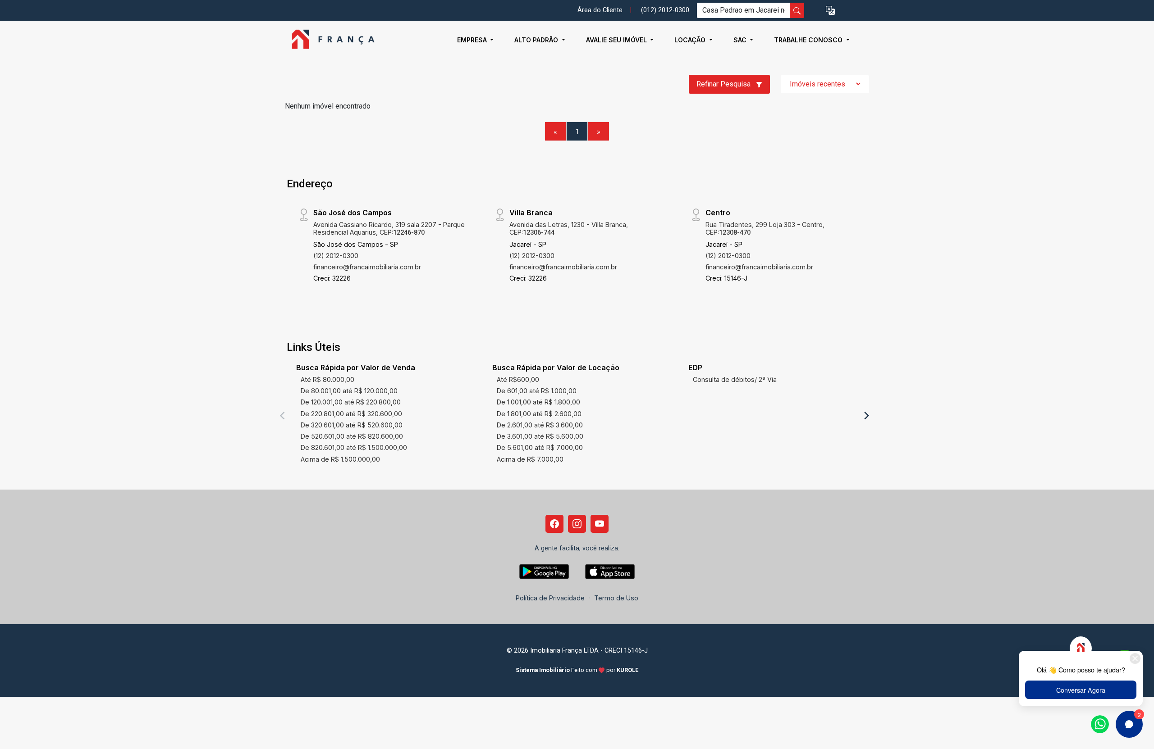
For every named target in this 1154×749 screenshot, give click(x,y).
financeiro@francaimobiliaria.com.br (367, 267)
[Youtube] (600, 524)
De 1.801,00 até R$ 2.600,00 (539, 414)
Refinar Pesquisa (724, 84)
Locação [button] (690, 40)
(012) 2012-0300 (665, 10)
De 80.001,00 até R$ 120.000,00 (349, 391)
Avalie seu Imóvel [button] (617, 40)
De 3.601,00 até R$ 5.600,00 (540, 436)
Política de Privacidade (550, 598)
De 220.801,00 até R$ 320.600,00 (351, 414)
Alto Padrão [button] (537, 40)
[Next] (866, 415)
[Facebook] (554, 524)
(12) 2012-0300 (335, 255)
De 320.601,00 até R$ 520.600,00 (352, 425)
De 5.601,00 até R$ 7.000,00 (540, 447)
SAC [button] (740, 40)
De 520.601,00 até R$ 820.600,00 (352, 436)
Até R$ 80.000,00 (327, 379)
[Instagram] (577, 524)
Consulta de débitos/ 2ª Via (735, 379)
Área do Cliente (600, 10)
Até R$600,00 (518, 379)
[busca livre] (797, 10)
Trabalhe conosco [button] (809, 40)
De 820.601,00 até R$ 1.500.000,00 (354, 447)
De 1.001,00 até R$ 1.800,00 (538, 402)
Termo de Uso (616, 598)
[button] (830, 10)
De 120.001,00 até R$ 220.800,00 (351, 402)
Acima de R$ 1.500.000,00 (340, 459)
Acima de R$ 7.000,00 (530, 459)
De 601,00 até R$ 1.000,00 (537, 391)
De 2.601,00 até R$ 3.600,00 (540, 425)
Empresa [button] (473, 40)
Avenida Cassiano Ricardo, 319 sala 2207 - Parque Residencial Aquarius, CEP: (389, 228)
